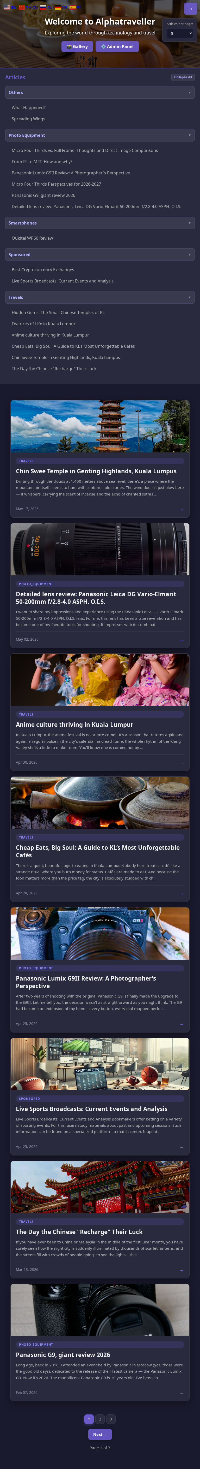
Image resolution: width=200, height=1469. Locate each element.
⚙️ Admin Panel (117, 46)
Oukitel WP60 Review (32, 238)
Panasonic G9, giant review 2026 (43, 195)
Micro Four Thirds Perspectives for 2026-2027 (56, 184)
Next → (100, 1434)
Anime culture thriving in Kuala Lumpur (50, 335)
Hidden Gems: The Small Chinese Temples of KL (58, 312)
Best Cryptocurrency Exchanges (43, 270)
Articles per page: (180, 24)
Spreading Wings (28, 119)
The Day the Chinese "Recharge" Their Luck (54, 368)
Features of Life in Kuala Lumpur (44, 324)
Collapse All (183, 77)
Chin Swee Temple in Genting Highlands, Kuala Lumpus (66, 357)
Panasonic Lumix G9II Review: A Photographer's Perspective (71, 173)
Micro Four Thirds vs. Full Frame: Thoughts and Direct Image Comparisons (85, 150)
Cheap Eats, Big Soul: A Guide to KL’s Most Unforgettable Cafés (73, 346)
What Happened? (29, 107)
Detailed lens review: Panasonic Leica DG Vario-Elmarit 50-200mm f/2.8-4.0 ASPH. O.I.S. (96, 206)
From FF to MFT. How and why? (42, 161)
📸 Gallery (77, 46)
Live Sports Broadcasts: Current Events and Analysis (63, 281)
